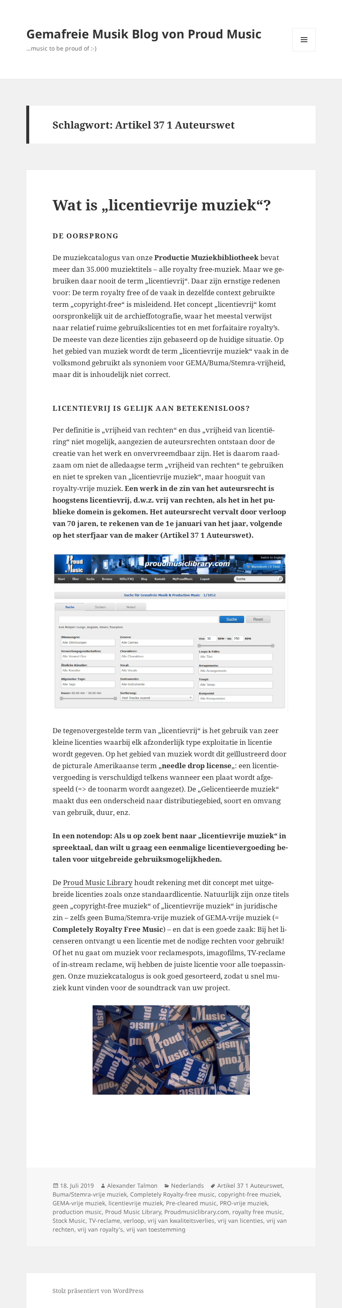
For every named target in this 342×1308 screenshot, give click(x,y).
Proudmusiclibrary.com (196, 1212)
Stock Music (69, 1221)
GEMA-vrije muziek (79, 1203)
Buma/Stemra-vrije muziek (90, 1194)
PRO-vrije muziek (243, 1203)
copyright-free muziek (249, 1194)
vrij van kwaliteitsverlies (181, 1221)
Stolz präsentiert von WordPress (98, 1291)
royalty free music (257, 1212)
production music (77, 1212)
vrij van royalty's (100, 1229)
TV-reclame (104, 1221)
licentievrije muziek (135, 1203)
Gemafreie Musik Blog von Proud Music (144, 33)
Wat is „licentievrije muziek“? (162, 205)
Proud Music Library (98, 882)
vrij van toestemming (156, 1229)
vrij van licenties (240, 1221)
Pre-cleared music (191, 1203)
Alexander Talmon (132, 1185)
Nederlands (187, 1185)
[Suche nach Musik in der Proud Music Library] (171, 633)
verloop (133, 1221)
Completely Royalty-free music (172, 1194)
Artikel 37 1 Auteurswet (249, 1185)
